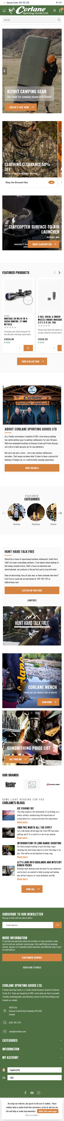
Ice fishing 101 (25, 808)
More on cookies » (32, 1115)
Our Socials (32, 468)
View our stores (32, 967)
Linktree (32, 600)
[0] (60, 10)
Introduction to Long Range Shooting (39, 843)
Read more (22, 822)
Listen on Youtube (32, 590)
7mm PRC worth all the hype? (34, 827)
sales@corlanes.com (17, 1031)
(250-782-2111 (15, 1022)
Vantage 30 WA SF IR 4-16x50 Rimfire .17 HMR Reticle (16, 321)
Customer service (32, 957)
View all (30, 889)
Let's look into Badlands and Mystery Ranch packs (39, 863)
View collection (30, 361)
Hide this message (48, 1111)
